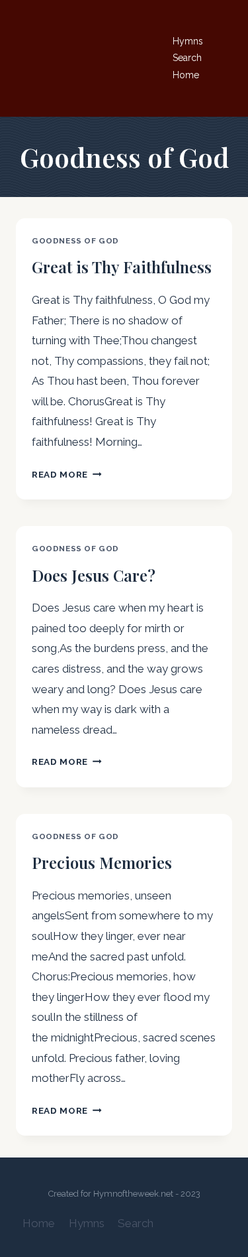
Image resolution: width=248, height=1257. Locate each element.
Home (186, 75)
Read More (67, 474)
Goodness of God (75, 240)
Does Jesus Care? (93, 575)
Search (187, 57)
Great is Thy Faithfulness (122, 266)
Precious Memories (102, 862)
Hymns (188, 41)
